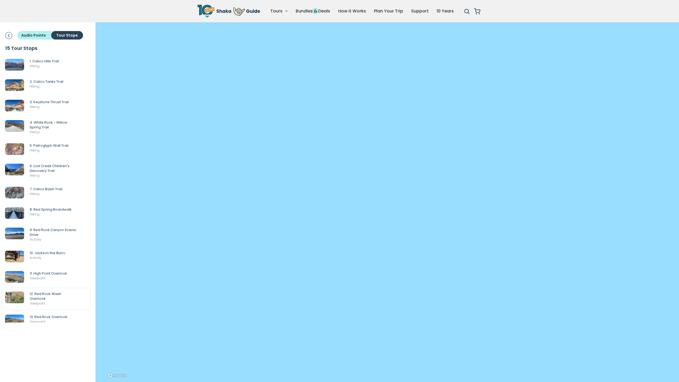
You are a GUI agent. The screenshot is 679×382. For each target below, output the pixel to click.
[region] (387, 202)
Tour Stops (67, 35)
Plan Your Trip (388, 11)
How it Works (352, 11)
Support (420, 11)
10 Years (445, 11)
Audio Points (33, 35)
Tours (277, 11)
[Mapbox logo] (117, 375)
